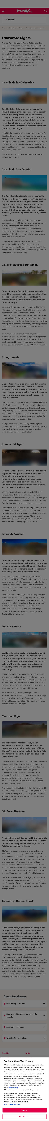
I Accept (24, 1110)
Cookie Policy (13, 1087)
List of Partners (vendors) (13, 1104)
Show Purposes (24, 1117)
